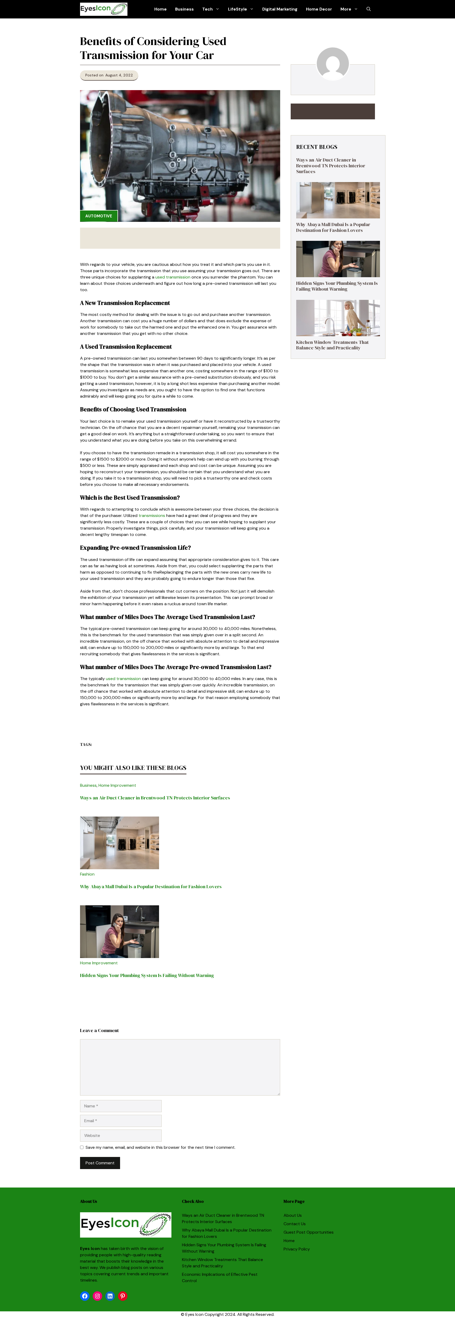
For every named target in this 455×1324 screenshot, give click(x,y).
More (345, 9)
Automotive (98, 216)
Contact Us (295, 1224)
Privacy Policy (297, 1249)
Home (160, 9)
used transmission (172, 277)
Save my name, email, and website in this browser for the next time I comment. (160, 1147)
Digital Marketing (280, 9)
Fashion (87, 874)
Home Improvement (117, 785)
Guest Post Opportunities (309, 1232)
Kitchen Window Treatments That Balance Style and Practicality (332, 345)
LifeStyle (237, 9)
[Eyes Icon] (103, 9)
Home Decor (319, 9)
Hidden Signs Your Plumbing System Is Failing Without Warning (147, 975)
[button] (368, 9)
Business (184, 9)
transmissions (152, 515)
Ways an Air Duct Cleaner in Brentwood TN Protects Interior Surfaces (155, 797)
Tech (207, 9)
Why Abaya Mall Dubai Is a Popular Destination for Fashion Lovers (151, 886)
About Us (293, 1215)
